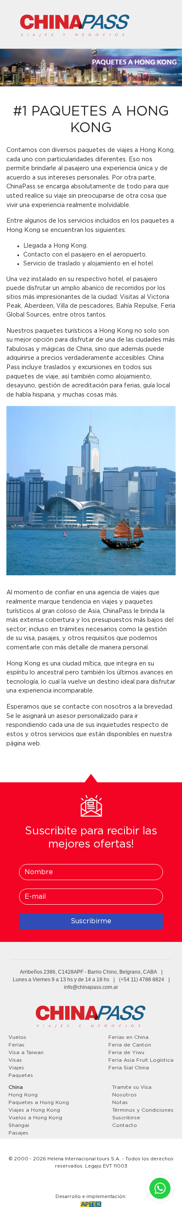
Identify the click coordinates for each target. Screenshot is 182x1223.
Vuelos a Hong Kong (35, 1117)
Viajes (16, 1067)
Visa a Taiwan (26, 1052)
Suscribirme (91, 921)
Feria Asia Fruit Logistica (141, 1060)
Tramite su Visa (132, 1087)
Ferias (16, 1044)
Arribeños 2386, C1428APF (51, 972)
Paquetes (20, 1075)
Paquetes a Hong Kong (38, 1102)
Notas (120, 1102)
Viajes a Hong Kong (34, 1110)
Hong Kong (23, 1094)
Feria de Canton (129, 1044)
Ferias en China (128, 1037)
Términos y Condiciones (143, 1110)
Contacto (124, 1125)
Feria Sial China (128, 1067)
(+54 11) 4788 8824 (141, 980)
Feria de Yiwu (126, 1052)
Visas (15, 1060)
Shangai (18, 1125)
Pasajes (18, 1132)
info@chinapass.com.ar (91, 987)
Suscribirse (126, 1117)
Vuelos (17, 1037)
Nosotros (124, 1094)
